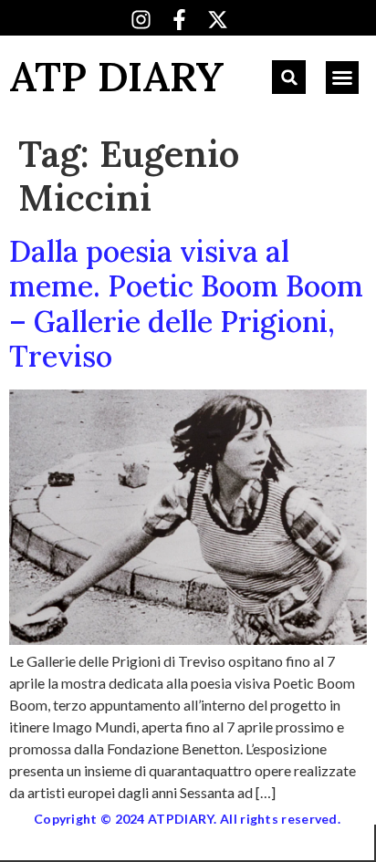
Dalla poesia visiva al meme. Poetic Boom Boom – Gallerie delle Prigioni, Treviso (186, 304)
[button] (289, 77)
